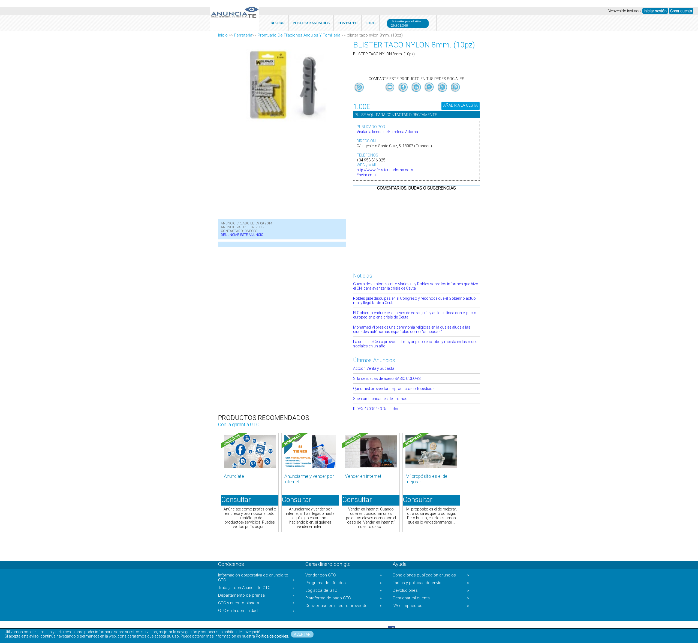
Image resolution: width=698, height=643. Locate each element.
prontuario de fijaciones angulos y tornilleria (299, 35)
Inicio (223, 35)
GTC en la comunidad (256, 610)
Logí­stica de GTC (343, 590)
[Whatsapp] (359, 87)
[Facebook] (403, 92)
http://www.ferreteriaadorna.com (385, 170)
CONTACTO (347, 23)
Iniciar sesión (655, 11)
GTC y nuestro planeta (256, 602)
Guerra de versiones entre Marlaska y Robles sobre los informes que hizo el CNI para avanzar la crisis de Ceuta (415, 286)
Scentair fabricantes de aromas (380, 398)
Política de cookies (272, 636)
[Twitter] (442, 92)
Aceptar (302, 634)
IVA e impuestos (431, 605)
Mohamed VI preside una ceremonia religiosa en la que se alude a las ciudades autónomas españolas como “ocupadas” (411, 329)
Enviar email (367, 175)
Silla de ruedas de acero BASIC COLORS (387, 378)
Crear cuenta (681, 11)
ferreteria (243, 35)
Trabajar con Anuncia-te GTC (256, 587)
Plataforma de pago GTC (343, 598)
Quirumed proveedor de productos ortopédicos (394, 388)
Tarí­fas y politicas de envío (431, 582)
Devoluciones (431, 590)
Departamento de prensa (256, 595)
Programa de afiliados (343, 582)
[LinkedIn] (416, 92)
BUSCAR (277, 23)
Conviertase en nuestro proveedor (343, 605)
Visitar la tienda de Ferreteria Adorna (387, 132)
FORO (370, 23)
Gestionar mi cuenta (431, 598)
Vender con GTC (343, 575)
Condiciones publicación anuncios (431, 575)
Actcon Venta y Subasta (373, 368)
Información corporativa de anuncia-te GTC (256, 577)
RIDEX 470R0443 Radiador (376, 409)
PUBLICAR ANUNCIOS (311, 23)
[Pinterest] (455, 92)
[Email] (390, 92)
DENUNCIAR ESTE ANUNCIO (242, 235)
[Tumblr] (429, 92)
